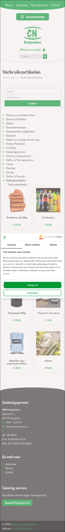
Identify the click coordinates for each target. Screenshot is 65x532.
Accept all (32, 285)
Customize (32, 293)
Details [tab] (53, 244)
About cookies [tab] (32, 244)
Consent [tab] (11, 244)
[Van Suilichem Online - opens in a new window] (50, 237)
